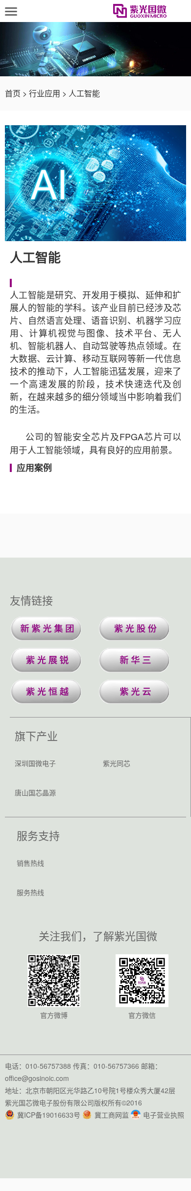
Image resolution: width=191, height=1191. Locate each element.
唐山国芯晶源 (35, 792)
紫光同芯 (116, 763)
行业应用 (44, 93)
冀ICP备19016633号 (48, 1115)
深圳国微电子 (35, 763)
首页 (13, 93)
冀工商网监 (112, 1115)
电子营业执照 (163, 1115)
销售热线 (30, 863)
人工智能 (84, 93)
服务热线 (30, 892)
